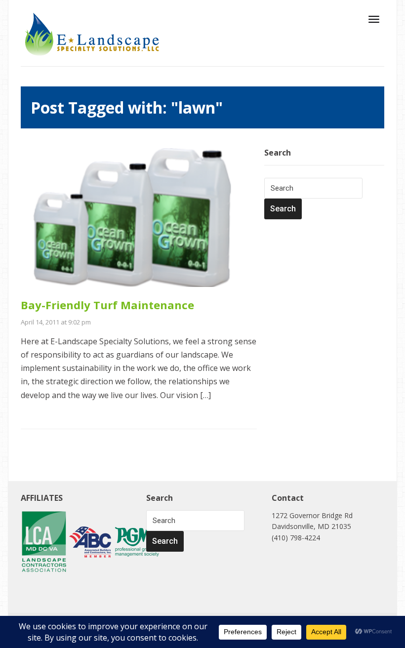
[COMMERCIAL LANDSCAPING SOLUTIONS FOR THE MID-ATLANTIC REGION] (92, 33)
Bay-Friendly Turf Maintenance (107, 304)
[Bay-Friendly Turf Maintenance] (139, 216)
